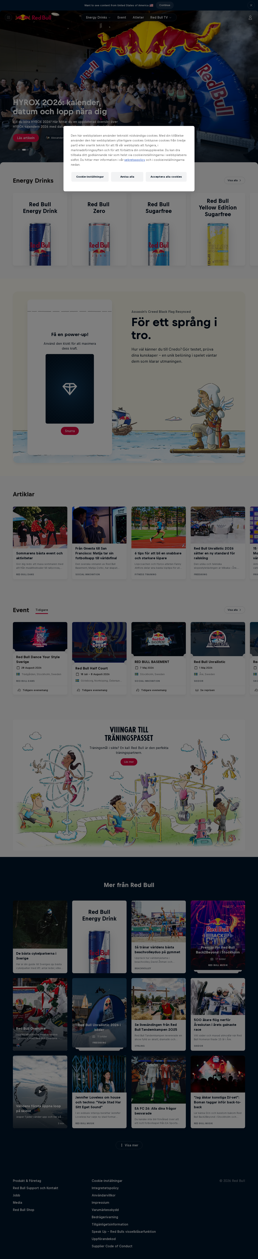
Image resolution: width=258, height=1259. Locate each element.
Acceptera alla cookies (166, 176)
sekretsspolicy (134, 159)
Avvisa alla (127, 176)
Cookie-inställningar (90, 176)
